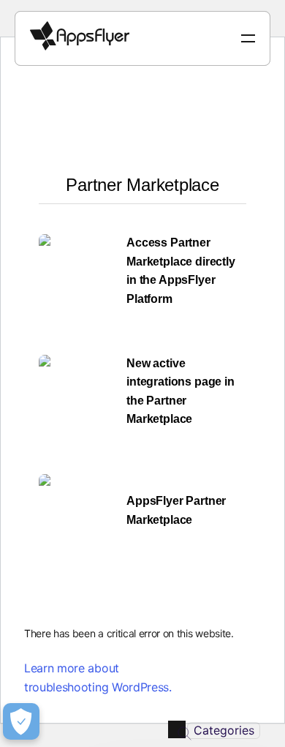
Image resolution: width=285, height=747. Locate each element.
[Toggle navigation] (248, 38)
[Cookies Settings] (21, 721)
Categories (224, 730)
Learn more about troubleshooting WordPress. (98, 677)
